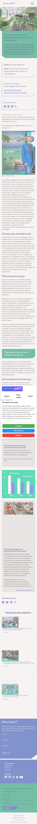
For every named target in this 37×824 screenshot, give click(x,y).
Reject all (18, 435)
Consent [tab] (6, 396)
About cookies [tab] (18, 396)
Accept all (18, 426)
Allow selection (18, 431)
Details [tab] (30, 396)
